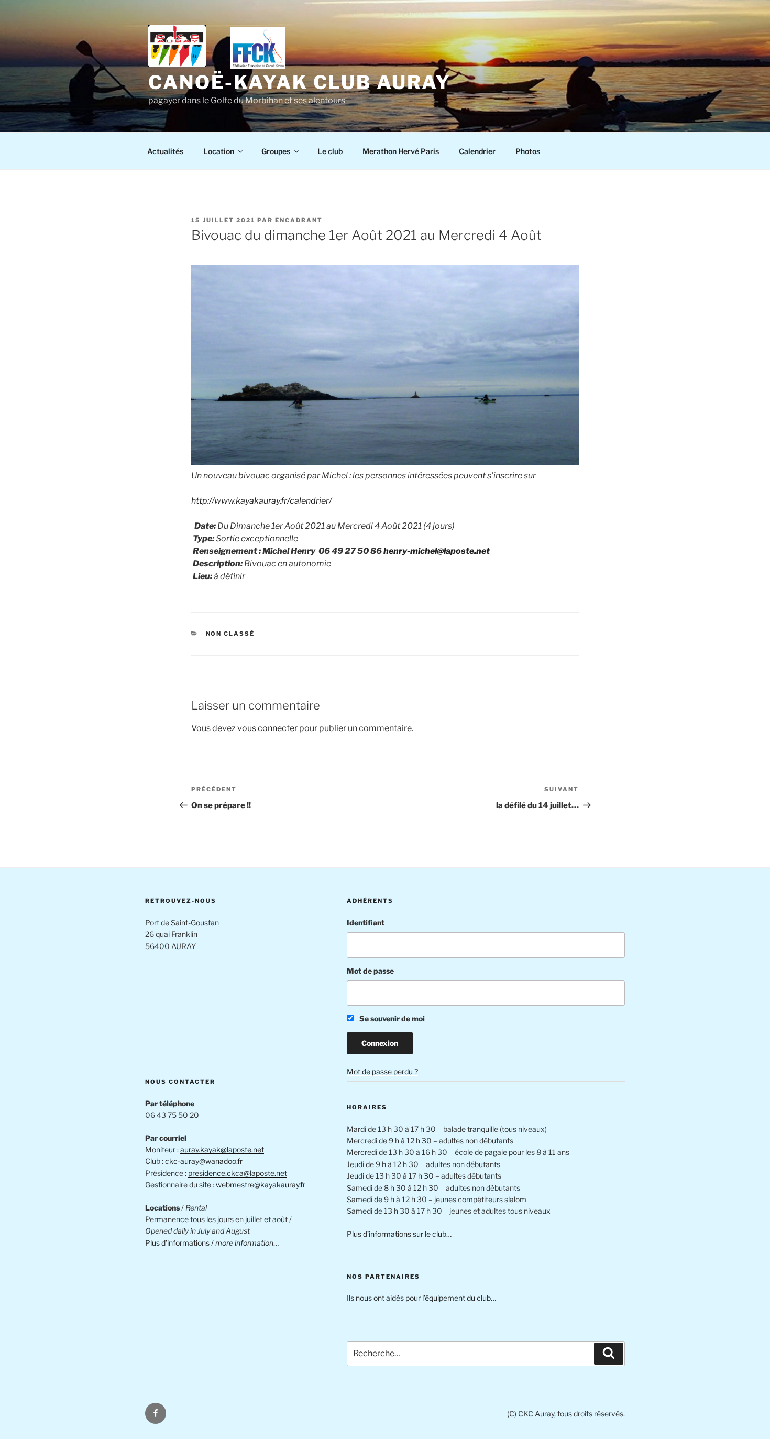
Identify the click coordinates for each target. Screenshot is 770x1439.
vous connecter (267, 728)
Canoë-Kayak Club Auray (299, 82)
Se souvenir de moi (391, 1018)
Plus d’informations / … (212, 1242)
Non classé (230, 633)
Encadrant (299, 220)
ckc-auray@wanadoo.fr (204, 1161)
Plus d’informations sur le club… (399, 1233)
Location (218, 151)
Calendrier (477, 151)
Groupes (275, 151)
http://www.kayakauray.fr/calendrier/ (261, 501)
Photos (527, 151)
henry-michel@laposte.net (436, 551)
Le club (330, 151)
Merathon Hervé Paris (400, 151)
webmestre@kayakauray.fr (260, 1184)
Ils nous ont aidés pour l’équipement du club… (421, 1297)
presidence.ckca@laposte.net (237, 1173)
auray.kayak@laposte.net (222, 1149)
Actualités (165, 151)
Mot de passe (370, 970)
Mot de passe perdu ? (382, 1071)
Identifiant (365, 922)
